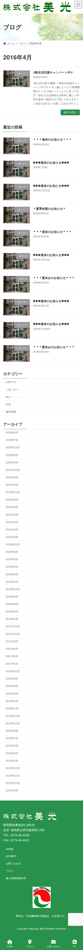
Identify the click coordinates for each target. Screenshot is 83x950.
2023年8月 (12, 499)
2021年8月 (12, 529)
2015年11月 (13, 723)
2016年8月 (12, 678)
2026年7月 (12, 440)
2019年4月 (12, 581)
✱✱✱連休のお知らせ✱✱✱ (51, 162)
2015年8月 (12, 730)
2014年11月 (13, 775)
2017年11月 (13, 633)
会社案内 (11, 855)
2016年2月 (12, 700)
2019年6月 (12, 574)
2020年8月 (12, 551)
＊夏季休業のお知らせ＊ (49, 208)
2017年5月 (12, 656)
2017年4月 (12, 663)
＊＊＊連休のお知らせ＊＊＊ (52, 139)
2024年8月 (12, 477)
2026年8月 (12, 432)
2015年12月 (13, 716)
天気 (8, 404)
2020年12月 (13, 544)
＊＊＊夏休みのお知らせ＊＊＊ (54, 278)
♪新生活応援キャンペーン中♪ (53, 72)
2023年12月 (13, 492)
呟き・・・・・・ (16, 396)
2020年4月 (12, 559)
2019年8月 (12, 566)
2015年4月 (12, 753)
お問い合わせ (13, 863)
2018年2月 (12, 619)
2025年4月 (12, 462)
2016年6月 (12, 686)
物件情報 (11, 411)
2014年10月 (13, 783)
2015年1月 (12, 760)
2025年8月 (12, 454)
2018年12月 (13, 589)
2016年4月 (12, 693)
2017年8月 (12, 641)
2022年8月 (12, 507)
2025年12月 (13, 447)
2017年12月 (13, 626)
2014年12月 (13, 768)
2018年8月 (12, 604)
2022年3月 (12, 522)
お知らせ (11, 381)
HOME (9, 849)
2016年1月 (12, 708)
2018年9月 (12, 596)
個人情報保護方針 (16, 878)
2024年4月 (12, 484)
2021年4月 (12, 537)
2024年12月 (13, 470)
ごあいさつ (12, 389)
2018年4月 (12, 611)
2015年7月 (12, 738)
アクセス (30, 946)
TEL (75, 946)
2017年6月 (12, 648)
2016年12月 (13, 671)
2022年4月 (12, 514)
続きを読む (70, 112)
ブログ (9, 870)
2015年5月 (12, 745)
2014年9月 (12, 790)
